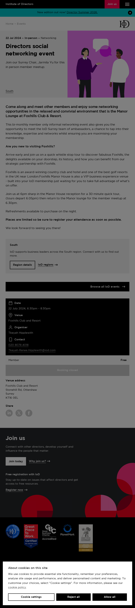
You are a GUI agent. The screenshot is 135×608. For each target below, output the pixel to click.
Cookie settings (31, 597)
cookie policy (17, 587)
